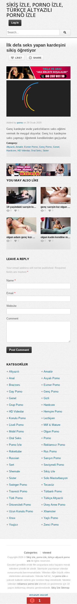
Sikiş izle (49, 471)
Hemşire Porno (53, 411)
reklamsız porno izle (27, 584)
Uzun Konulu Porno (21, 511)
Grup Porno (16, 404)
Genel (56, 147)
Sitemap (65, 587)
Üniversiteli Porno (20, 504)
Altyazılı (10, 147)
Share (37, 57)
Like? (18, 57)
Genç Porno (45, 147)
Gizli (46, 398)
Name (10, 280)
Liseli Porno (16, 424)
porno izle (60, 576)
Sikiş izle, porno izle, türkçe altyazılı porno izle (34, 9)
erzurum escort (38, 594)
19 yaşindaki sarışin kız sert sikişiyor (29, 206)
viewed (47, 552)
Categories (30, 552)
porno (20, 122)
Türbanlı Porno (53, 491)
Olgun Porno (51, 431)
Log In (15, 22)
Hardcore (11, 150)
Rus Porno (50, 451)
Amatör (19, 147)
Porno (47, 438)
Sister (46, 150)
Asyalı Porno (52, 378)
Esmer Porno (31, 147)
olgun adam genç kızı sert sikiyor (26, 237)
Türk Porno (16, 498)
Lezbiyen (49, 418)
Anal (12, 378)
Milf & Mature (52, 424)
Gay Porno (15, 391)
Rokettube (15, 451)
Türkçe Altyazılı (53, 498)
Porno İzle (15, 444)
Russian (14, 458)
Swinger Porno (18, 484)
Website (11, 305)
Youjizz (13, 524)
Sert (11, 464)
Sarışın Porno (52, 458)
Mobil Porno (16, 431)
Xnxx (12, 518)
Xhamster (50, 511)
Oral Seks (36, 150)
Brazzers (14, 384)
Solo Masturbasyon (56, 478)
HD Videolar (24, 150)
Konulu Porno (17, 418)
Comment (12, 318)
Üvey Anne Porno (54, 504)
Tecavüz (49, 484)
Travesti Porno (18, 491)
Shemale (14, 471)
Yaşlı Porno (51, 518)
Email (9, 293)
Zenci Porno (51, 524)
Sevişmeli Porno (54, 464)
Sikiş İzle (55, 587)
